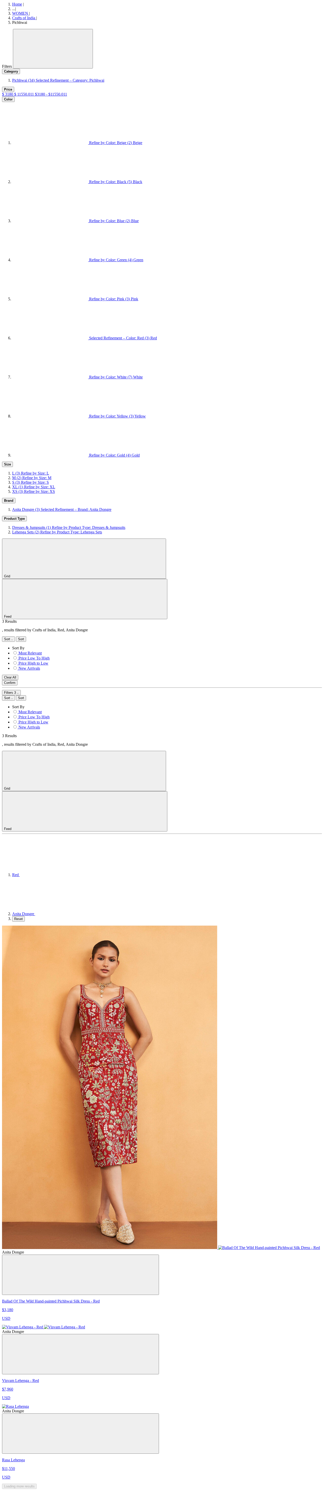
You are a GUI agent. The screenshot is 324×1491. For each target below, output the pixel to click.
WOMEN (20, 13)
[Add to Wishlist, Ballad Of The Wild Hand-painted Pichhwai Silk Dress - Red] (80, 1275)
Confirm (9, 683)
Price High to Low (33, 663)
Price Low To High (34, 658)
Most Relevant (30, 653)
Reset (18, 919)
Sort (7, 639)
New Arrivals (29, 668)
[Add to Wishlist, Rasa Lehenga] (80, 1433)
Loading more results (19, 1486)
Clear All (10, 677)
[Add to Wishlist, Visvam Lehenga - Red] (80, 1354)
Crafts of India (24, 18)
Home (17, 4)
